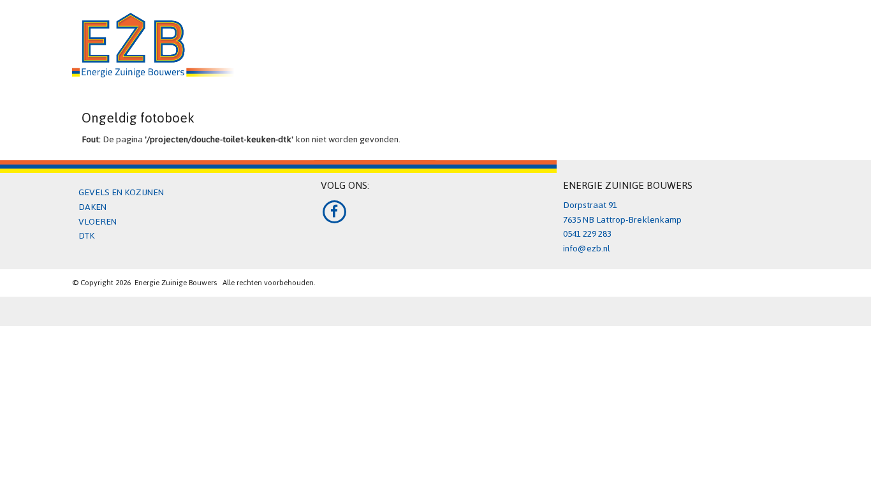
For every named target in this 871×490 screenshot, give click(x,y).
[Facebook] (334, 211)
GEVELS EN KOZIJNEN (121, 192)
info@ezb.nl (586, 248)
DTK (86, 235)
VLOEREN (97, 221)
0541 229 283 (587, 233)
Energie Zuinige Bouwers (176, 282)
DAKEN (92, 207)
